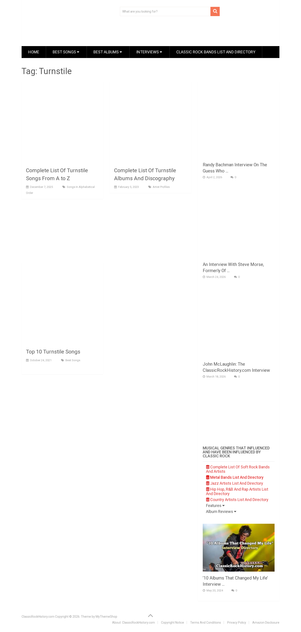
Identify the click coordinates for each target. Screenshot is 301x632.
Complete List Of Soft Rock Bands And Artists (238, 469)
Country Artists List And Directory (238, 499)
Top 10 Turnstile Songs (53, 352)
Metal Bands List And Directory (236, 477)
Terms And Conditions (205, 622)
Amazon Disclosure (265, 622)
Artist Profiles (161, 187)
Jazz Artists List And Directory (236, 483)
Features (214, 505)
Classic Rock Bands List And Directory (215, 52)
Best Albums (106, 52)
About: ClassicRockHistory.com (133, 622)
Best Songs (65, 52)
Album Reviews (220, 511)
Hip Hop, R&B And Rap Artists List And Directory (237, 491)
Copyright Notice (172, 622)
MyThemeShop (106, 616)
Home (33, 52)
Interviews (148, 52)
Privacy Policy (236, 622)
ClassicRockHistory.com (38, 616)
